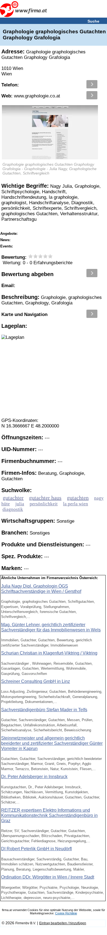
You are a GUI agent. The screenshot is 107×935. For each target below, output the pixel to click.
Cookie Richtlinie (66, 913)
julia (19, 503)
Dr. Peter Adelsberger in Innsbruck (34, 776)
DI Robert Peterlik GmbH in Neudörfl (36, 848)
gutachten (78, 498)
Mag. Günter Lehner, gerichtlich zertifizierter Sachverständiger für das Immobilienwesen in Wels (51, 627)
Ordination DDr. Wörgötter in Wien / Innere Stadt (47, 877)
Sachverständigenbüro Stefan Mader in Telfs (44, 709)
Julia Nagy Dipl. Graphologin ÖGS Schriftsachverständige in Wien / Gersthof (41, 589)
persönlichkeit (44, 503)
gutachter (13, 498)
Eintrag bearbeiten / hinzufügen (62, 923)
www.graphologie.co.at (30, 96)
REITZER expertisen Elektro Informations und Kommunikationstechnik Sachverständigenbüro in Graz (49, 815)
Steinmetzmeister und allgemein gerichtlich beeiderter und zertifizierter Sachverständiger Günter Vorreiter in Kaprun (52, 743)
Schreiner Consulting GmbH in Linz (35, 681)
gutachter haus (45, 498)
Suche (93, 21)
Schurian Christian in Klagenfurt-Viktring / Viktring (49, 653)
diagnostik (12, 509)
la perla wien (75, 503)
